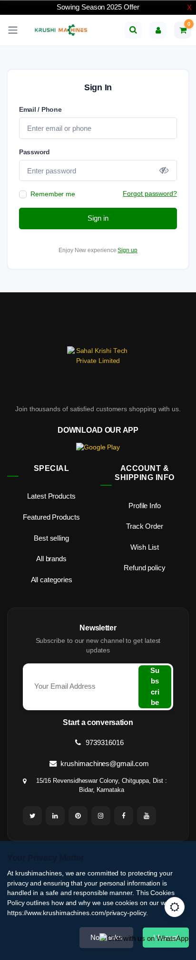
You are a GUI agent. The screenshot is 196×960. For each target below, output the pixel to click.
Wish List (144, 547)
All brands (51, 559)
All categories (51, 580)
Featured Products (51, 517)
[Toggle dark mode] (175, 907)
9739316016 (103, 742)
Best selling (51, 538)
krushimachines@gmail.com (103, 763)
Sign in (98, 218)
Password (34, 152)
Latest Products (51, 496)
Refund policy (145, 568)
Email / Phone (40, 109)
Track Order (144, 526)
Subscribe (154, 686)
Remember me (52, 194)
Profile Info (144, 505)
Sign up (127, 250)
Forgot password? (150, 193)
